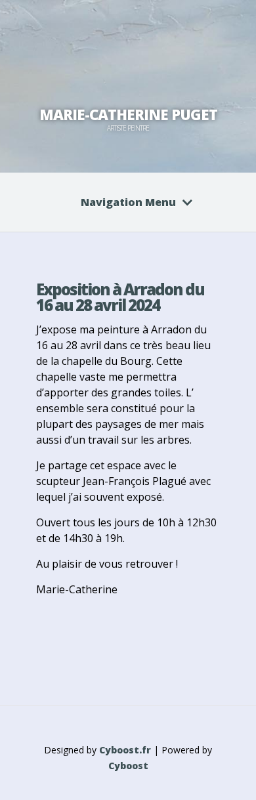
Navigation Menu (128, 202)
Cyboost (128, 765)
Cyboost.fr (125, 750)
